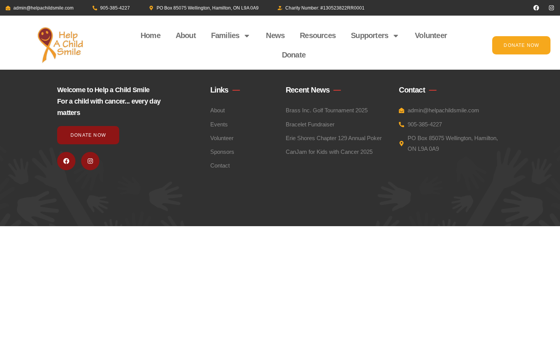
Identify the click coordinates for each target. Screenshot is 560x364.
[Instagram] (551, 8)
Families (225, 35)
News (275, 35)
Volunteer (431, 35)
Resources (318, 35)
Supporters (369, 35)
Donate (294, 55)
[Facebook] (536, 8)
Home (150, 35)
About (186, 35)
